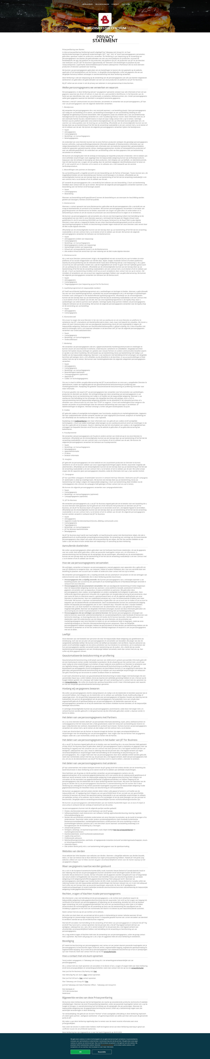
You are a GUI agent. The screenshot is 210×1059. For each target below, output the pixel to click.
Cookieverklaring (80, 421)
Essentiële (102, 1052)
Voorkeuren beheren (107, 1045)
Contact (115, 4)
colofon (126, 4)
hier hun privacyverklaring (123, 830)
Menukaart (88, 4)
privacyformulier (71, 682)
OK (80, 1052)
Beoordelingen (102, 4)
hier (95, 971)
